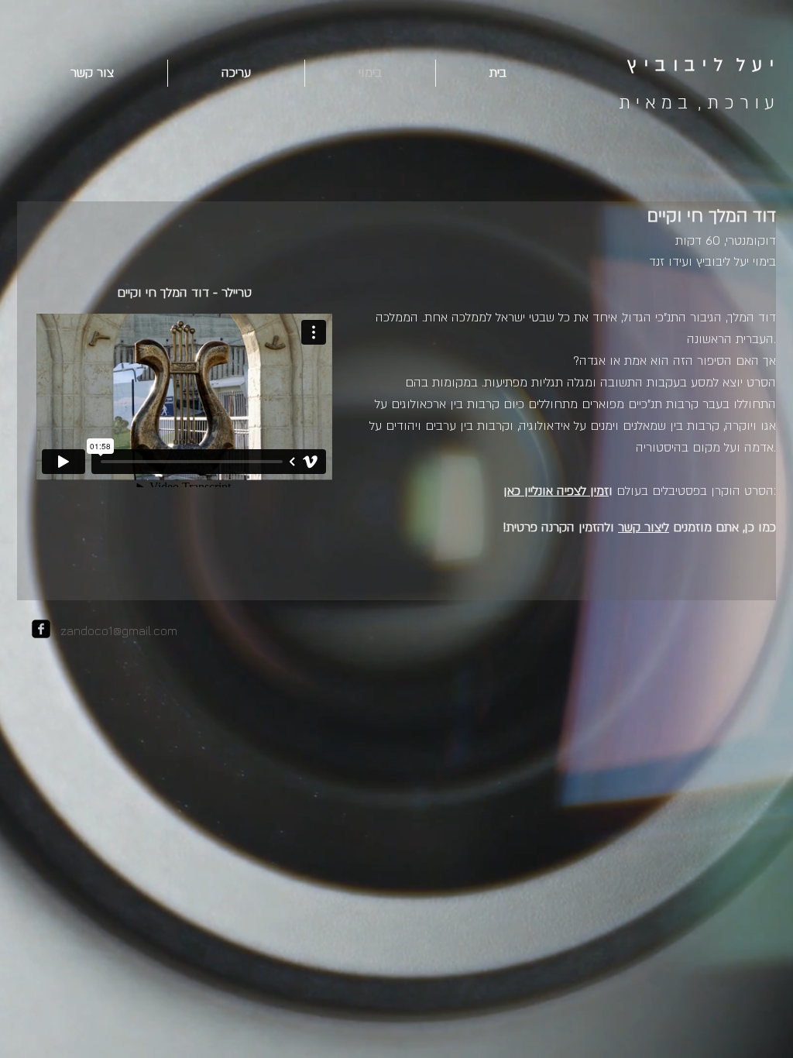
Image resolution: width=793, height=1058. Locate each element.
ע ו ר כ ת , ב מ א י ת (696, 103)
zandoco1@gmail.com (118, 630)
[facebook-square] (41, 629)
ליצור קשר (643, 527)
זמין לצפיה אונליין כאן (556, 491)
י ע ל (755, 65)
